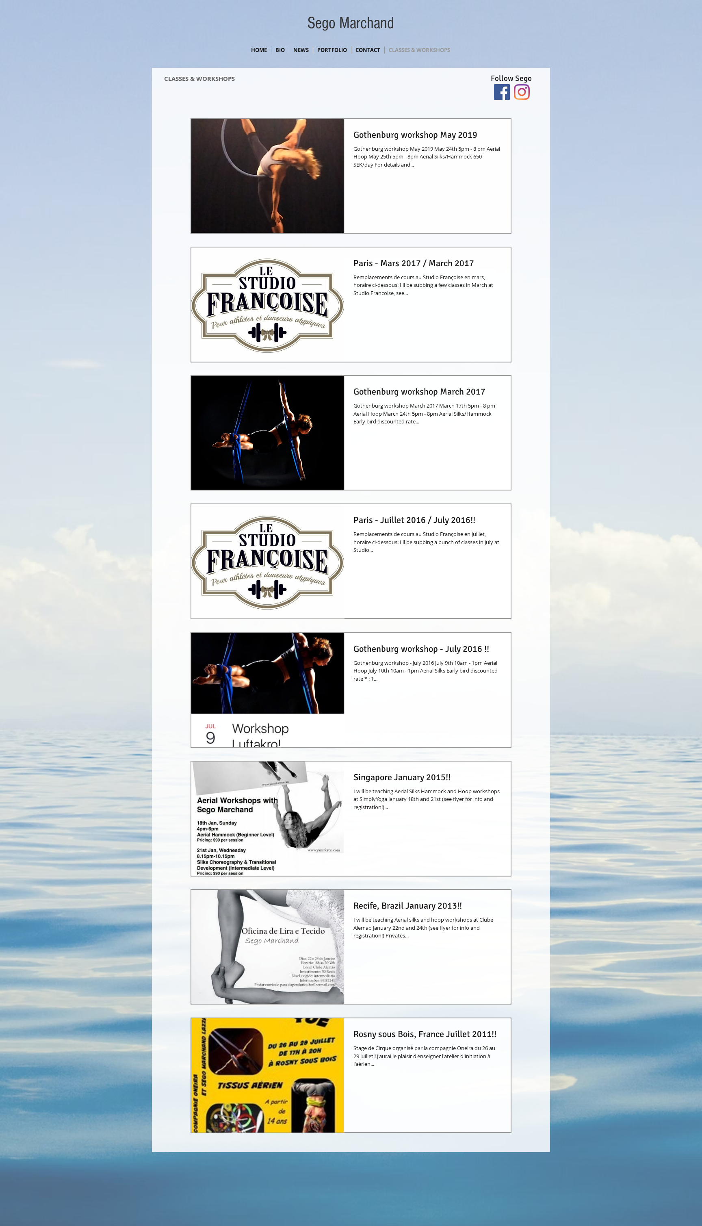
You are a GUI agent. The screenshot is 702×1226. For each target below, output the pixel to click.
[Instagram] (522, 92)
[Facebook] (502, 92)
